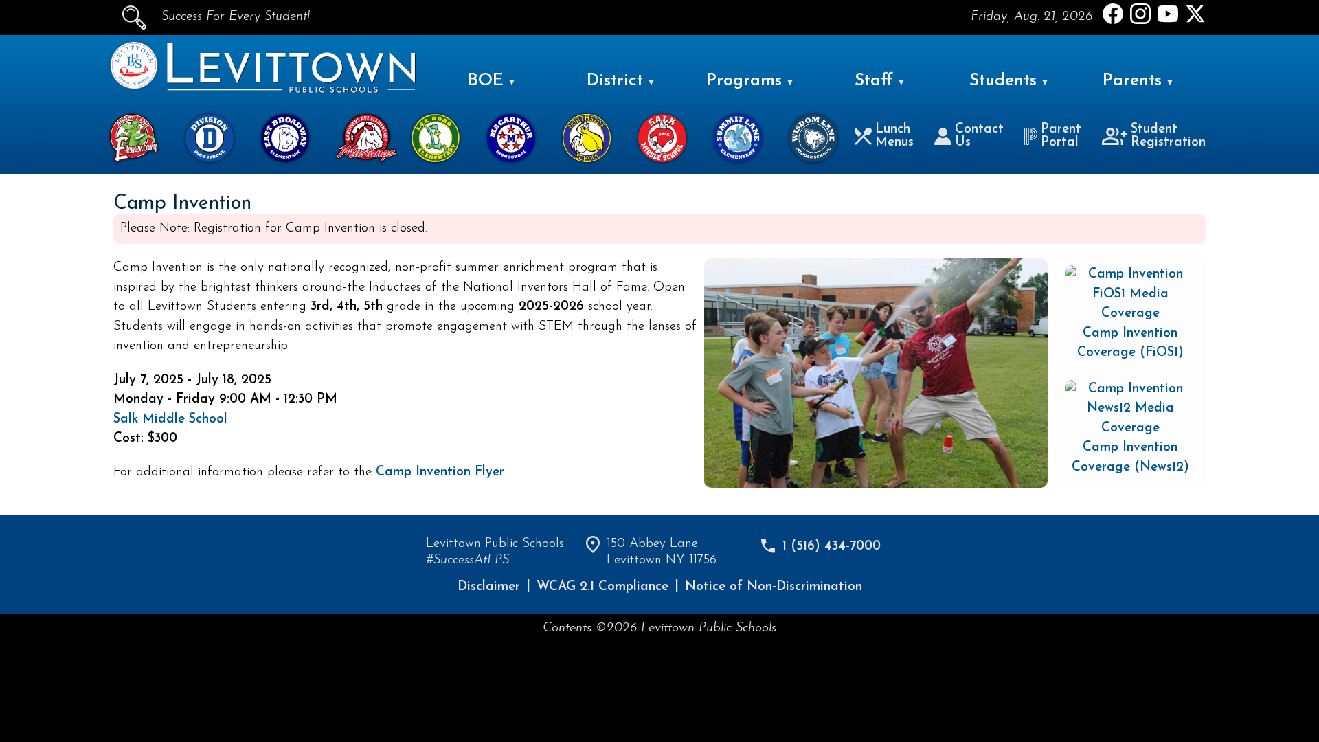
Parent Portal (1061, 136)
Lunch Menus (894, 136)
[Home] (134, 86)
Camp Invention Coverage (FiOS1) (1130, 343)
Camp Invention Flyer (440, 472)
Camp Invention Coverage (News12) (1130, 457)
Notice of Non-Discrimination (773, 587)
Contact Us (979, 136)
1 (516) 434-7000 (831, 546)
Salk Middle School (170, 419)
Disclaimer (489, 587)
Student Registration (1168, 136)
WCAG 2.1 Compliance (602, 587)
